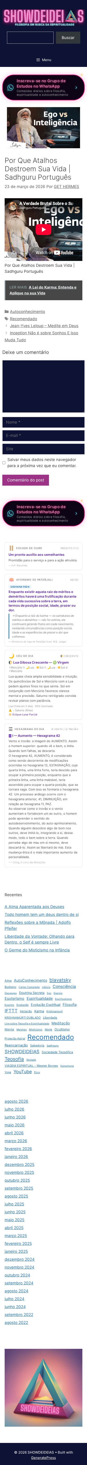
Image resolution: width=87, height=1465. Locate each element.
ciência (46, 987)
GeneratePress (43, 1457)
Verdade (31, 1059)
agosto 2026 (16, 1101)
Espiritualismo (63, 999)
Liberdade (50, 1017)
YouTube (22, 1071)
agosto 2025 (16, 1196)
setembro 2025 (19, 1188)
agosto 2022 (16, 1322)
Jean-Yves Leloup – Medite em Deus (44, 325)
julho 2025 (14, 1204)
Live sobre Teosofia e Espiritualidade (27, 1023)
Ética (37, 1072)
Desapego (11, 993)
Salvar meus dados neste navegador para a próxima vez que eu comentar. (42, 462)
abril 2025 (14, 1227)
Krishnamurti (54, 1011)
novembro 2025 (19, 1172)
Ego (49, 993)
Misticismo (35, 1029)
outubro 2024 (17, 1275)
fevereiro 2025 (18, 1243)
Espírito (9, 1005)
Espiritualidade (40, 998)
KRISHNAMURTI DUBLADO (23, 1017)
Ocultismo (62, 1029)
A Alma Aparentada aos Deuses (34, 906)
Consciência (64, 986)
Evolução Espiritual (45, 1005)
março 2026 (16, 1141)
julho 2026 (14, 1109)
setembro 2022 (19, 1314)
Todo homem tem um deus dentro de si (42, 914)
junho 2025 (15, 1212)
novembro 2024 (19, 1267)
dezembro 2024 (20, 1259)
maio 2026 (15, 1125)
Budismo (10, 987)
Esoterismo (14, 998)
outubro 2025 (17, 1180)
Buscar (68, 37)
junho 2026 (15, 1117)
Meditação (61, 1023)
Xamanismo (67, 1065)
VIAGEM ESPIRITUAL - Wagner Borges (31, 1065)
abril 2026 (14, 1133)
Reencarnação (16, 1045)
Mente (9, 1029)
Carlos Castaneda (29, 987)
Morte (48, 1029)
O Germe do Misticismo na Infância (37, 950)
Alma (8, 980)
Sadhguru (53, 1045)
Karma (39, 1011)
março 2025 (16, 1235)
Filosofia (70, 1004)
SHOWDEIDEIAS (22, 1051)
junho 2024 (15, 1306)
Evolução (22, 1005)
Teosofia (14, 1059)
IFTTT (11, 1011)
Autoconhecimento (27, 311)
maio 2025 (14, 1220)
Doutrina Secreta (32, 993)
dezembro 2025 (19, 1164)
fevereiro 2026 (18, 1148)
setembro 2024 (19, 1283)
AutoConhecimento (30, 980)
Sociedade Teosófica (57, 1052)
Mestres (21, 1029)
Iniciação (26, 1011)
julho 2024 (14, 1299)
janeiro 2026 (16, 1156)
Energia (58, 993)
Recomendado (23, 318)
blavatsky (60, 980)
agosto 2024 (16, 1291)
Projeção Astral (15, 1038)
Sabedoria (37, 1045)
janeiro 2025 (16, 1251)
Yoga (8, 1072)
